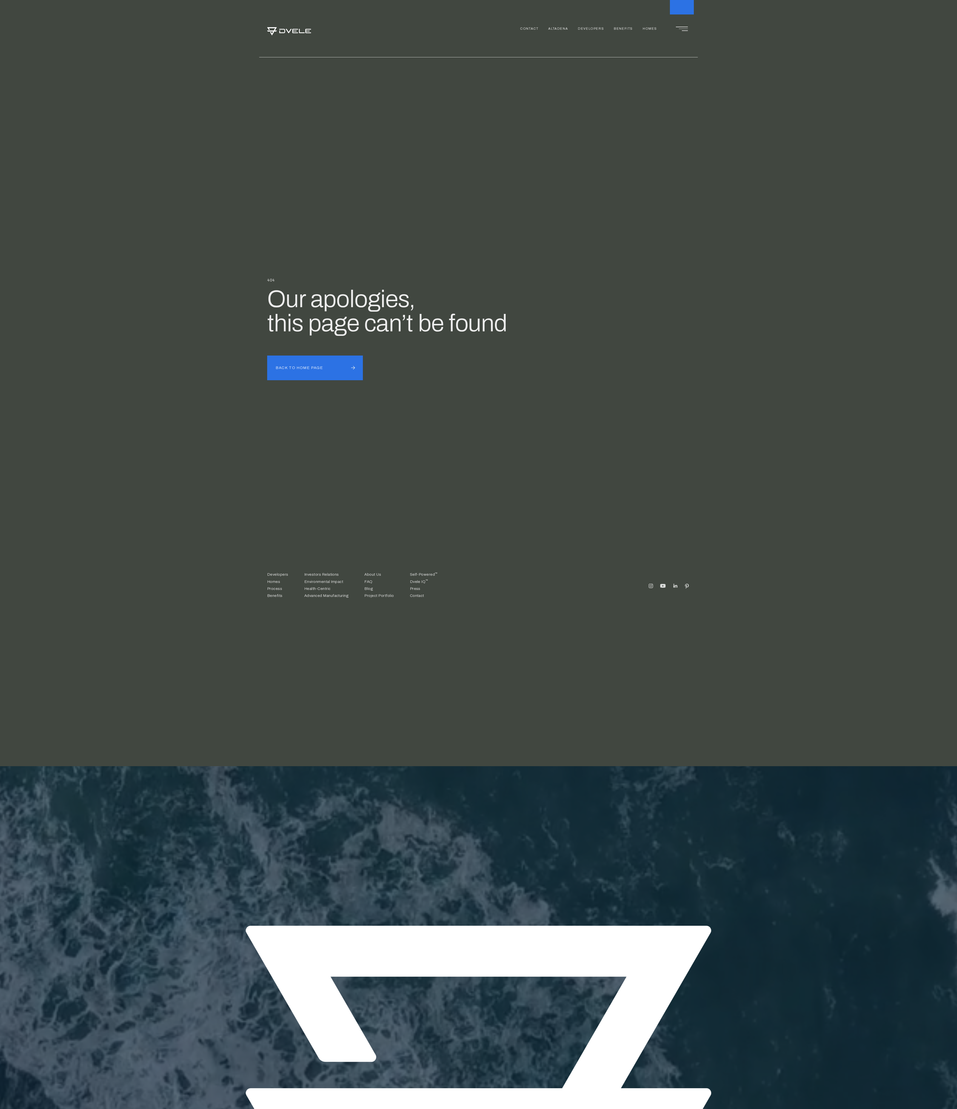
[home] (289, 28)
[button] (682, 29)
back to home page (299, 368)
